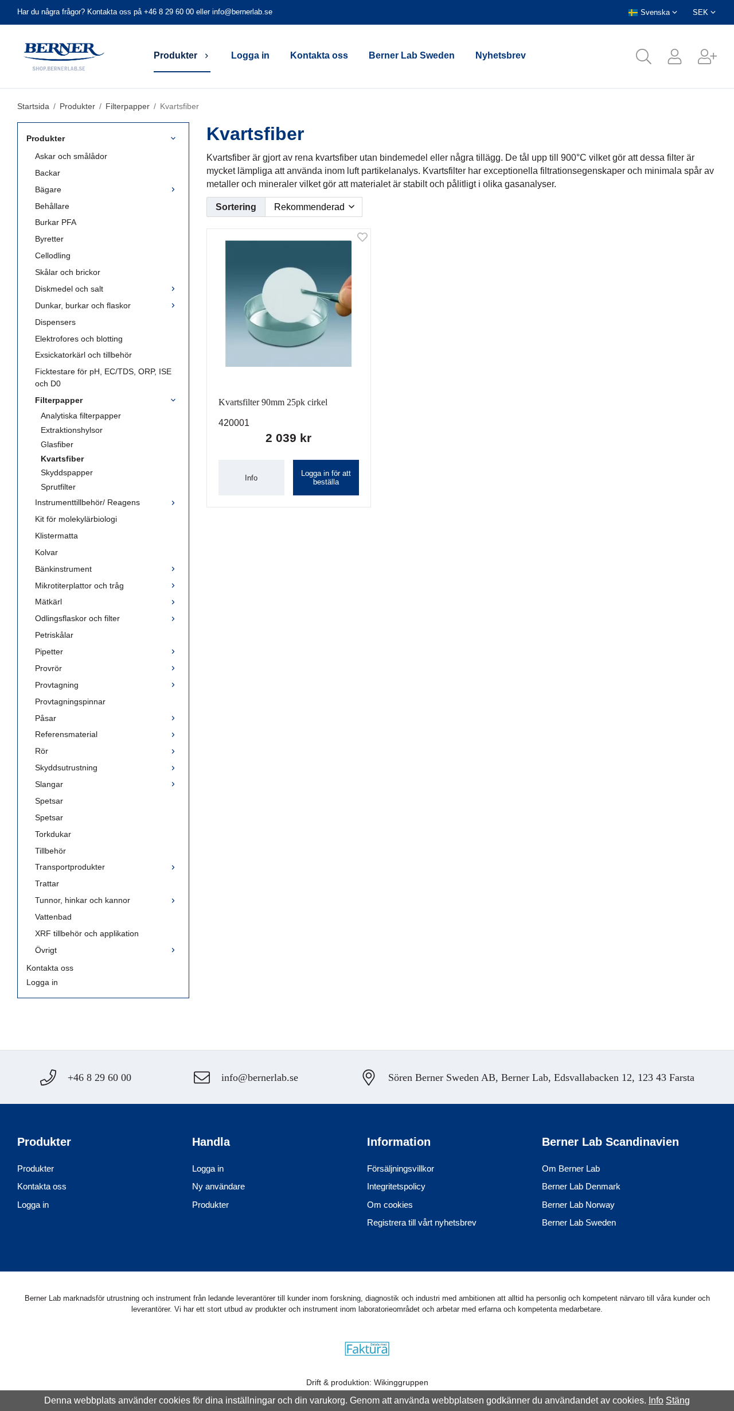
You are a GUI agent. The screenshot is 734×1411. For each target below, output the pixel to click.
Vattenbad (53, 916)
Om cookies (390, 1205)
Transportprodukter (70, 866)
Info (251, 478)
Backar (47, 172)
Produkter (175, 55)
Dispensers (55, 322)
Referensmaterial (66, 734)
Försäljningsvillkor (400, 1168)
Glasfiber (57, 444)
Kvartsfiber (62, 458)
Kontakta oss (319, 55)
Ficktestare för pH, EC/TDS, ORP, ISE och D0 (103, 377)
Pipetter (49, 651)
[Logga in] (666, 56)
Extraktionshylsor (72, 430)
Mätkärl (48, 601)
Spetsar (49, 800)
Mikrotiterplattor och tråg (79, 585)
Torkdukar (53, 834)
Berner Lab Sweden (412, 55)
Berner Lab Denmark (581, 1186)
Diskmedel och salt (69, 288)
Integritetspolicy (396, 1186)
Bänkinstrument (63, 568)
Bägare (48, 189)
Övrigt (46, 950)
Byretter (49, 238)
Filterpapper (59, 400)
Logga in (250, 55)
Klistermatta (56, 535)
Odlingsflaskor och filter (77, 618)
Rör (41, 750)
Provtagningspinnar (70, 701)
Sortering (236, 207)
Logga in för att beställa (326, 477)
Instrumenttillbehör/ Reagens (87, 502)
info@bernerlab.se (242, 11)
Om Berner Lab (571, 1168)
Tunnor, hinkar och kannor (82, 900)
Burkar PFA (55, 222)
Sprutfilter (58, 486)
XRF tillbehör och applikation (87, 933)
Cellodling (53, 255)
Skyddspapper (67, 472)
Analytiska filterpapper (81, 415)
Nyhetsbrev (500, 55)
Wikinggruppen (401, 1382)
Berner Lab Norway (578, 1205)
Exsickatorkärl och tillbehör (83, 354)
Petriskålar (54, 634)
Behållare (52, 206)
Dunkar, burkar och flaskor (83, 305)
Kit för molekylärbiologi (76, 519)
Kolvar (46, 552)
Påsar (45, 718)
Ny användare (218, 1186)
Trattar (47, 883)
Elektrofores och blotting (79, 338)
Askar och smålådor (71, 156)
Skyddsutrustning (66, 767)
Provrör (48, 668)
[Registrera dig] (699, 56)
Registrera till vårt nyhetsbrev (422, 1222)
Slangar (49, 784)
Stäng (678, 1400)
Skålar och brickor (67, 272)
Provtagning (57, 684)
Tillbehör (50, 850)
